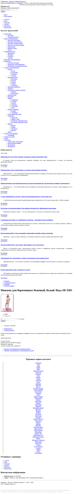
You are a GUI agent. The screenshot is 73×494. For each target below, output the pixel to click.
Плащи (13, 83)
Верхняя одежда (13, 77)
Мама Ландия (38, 430)
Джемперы (14, 100)
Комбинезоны (12, 95)
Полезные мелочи (13, 37)
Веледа (38, 422)
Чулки (6, 138)
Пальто (13, 82)
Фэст (38, 451)
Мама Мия (38, 432)
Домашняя (11, 135)
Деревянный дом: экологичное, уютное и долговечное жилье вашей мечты (25, 258)
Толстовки (14, 106)
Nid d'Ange (38, 416)
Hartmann (38, 384)
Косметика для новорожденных (17, 66)
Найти (3, 11)
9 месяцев (38, 363)
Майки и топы (12, 48)
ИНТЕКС (38, 425)
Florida (38, 379)
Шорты (13, 130)
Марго (38, 438)
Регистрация (8, 16)
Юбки (9, 132)
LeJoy (38, 395)
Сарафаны (14, 112)
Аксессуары (8, 34)
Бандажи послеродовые (15, 42)
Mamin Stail (38, 398)
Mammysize (38, 401)
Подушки (11, 35)
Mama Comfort (38, 396)
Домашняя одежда (9, 51)
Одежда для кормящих (11, 133)
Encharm (38, 374)
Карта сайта (7, 27)
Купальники (11, 46)
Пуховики (14, 85)
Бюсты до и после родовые (16, 45)
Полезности (11, 146)
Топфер (38, 449)
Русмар (38, 445)
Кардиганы (14, 93)
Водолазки (14, 72)
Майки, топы (15, 119)
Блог (5, 21)
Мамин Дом (38, 433)
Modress (38, 411)
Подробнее (4, 165)
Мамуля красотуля (38, 437)
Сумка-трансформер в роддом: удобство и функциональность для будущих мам (26, 196)
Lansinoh (38, 393)
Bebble (38, 367)
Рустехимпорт (38, 446)
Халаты (10, 58)
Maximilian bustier (38, 408)
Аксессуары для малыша (15, 141)
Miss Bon (38, 409)
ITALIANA (38, 392)
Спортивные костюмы (14, 114)
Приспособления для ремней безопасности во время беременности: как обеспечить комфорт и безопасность (35, 183)
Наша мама (38, 441)
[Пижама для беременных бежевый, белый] (7, 311)
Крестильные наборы (14, 143)
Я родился (7, 140)
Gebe (38, 382)
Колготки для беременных (12, 59)
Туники (13, 75)
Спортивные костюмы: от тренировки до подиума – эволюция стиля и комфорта (27, 220)
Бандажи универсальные (15, 43)
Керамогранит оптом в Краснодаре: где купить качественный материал (24, 170)
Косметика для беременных (16, 64)
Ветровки (14, 79)
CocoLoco (38, 372)
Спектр (38, 448)
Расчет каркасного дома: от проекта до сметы (15, 270)
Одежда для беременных (11, 67)
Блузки (10, 69)
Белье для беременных (11, 38)
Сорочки (10, 56)
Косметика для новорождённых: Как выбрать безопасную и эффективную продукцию (28, 208)
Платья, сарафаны (13, 109)
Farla (38, 376)
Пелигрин (38, 443)
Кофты (10, 98)
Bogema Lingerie (38, 371)
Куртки (13, 80)
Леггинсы (14, 128)
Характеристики (9, 330)
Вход (5, 14)
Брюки (13, 125)
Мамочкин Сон (38, 435)
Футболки (11, 116)
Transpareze (38, 421)
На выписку (11, 145)
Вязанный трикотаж (14, 87)
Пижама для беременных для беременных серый (19, 350)
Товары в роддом (9, 137)
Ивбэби (38, 424)
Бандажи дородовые (14, 40)
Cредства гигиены (13, 63)
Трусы (10, 50)
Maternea (38, 406)
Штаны (10, 124)
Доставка (7, 22)
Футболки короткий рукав (19, 122)
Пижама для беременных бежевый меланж (17, 349)
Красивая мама (38, 427)
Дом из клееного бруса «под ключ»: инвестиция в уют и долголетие (22, 245)
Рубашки (14, 74)
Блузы (13, 71)
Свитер (13, 103)
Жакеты (13, 91)
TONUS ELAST (38, 419)
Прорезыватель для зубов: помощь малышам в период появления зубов (24, 157)
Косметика (7, 61)
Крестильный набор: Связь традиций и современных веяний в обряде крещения (27, 233)
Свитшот (14, 104)
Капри (13, 127)
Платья (13, 111)
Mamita (38, 400)
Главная (6, 19)
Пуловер (14, 101)
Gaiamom (38, 380)
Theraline (38, 417)
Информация (8, 329)
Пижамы (10, 54)
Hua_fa (38, 387)
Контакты (7, 26)
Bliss (38, 369)
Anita (38, 366)
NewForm (38, 414)
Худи (13, 108)
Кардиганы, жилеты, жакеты (16, 90)
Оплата (6, 24)
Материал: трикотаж (38, 440)
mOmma (38, 412)
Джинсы (10, 88)
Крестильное (38, 429)
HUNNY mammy (9, 286)
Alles (38, 364)
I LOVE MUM (38, 390)
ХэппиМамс (38, 453)
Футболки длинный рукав (19, 120)
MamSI (38, 403)
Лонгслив (14, 117)
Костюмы (11, 96)
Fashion (38, 377)
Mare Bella (38, 404)
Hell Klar (38, 385)
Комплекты (11, 53)
